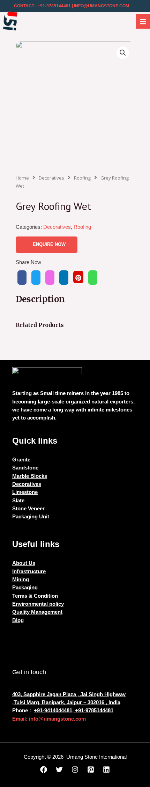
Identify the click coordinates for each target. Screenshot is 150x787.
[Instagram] (75, 769)
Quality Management (37, 612)
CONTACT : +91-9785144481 (42, 5)
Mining (20, 579)
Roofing (82, 178)
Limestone (25, 492)
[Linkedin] (106, 769)
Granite (21, 459)
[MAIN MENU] (143, 21)
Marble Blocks (29, 476)
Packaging (25, 587)
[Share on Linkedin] (63, 277)
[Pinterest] (90, 769)
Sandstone (25, 468)
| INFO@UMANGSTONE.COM (100, 5)
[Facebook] (43, 769)
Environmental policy (38, 604)
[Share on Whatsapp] (92, 277)
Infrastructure (29, 571)
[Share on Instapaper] (49, 277)
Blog (18, 620)
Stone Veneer (28, 508)
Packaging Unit (30, 516)
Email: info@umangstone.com (49, 719)
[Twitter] (59, 769)
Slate (18, 500)
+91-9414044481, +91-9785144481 (73, 710)
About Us (23, 563)
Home (22, 178)
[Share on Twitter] (35, 277)
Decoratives (51, 178)
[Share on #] (22, 277)
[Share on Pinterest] (78, 277)
